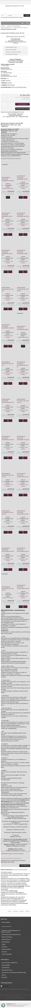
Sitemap (4, 975)
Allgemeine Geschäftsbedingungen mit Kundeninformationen (10, 931)
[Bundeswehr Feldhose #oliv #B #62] (15, 36)
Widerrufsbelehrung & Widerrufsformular (11, 934)
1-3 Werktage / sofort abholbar (15, 62)
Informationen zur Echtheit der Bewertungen (15, 1006)
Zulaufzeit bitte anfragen (7, 188)
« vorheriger (15, 911)
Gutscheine (4, 946)
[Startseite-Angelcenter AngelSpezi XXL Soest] (15, 6)
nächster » (22, 911)
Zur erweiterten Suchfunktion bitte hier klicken (12, 17)
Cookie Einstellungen (7, 954)
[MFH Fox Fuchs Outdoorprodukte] (8, 90)
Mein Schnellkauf (6, 922)
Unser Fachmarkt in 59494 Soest (9, 962)
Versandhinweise (6, 967)
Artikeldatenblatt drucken (11, 47)
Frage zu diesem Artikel (11, 49)
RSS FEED (4, 977)
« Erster (9, 911)
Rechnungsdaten (6, 942)
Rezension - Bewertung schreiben (13, 52)
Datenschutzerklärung (7, 937)
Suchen (27, 15)
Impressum (4, 951)
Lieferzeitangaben (6, 965)
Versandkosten (27, 97)
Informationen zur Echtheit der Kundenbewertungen (11, 858)
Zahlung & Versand (6, 939)
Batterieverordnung (6, 949)
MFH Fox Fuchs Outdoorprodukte (20, 869)
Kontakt (3, 944)
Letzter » (28, 911)
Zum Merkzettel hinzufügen (22, 108)
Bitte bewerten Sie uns (7, 970)
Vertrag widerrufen (6, 926)
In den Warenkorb (22, 104)
